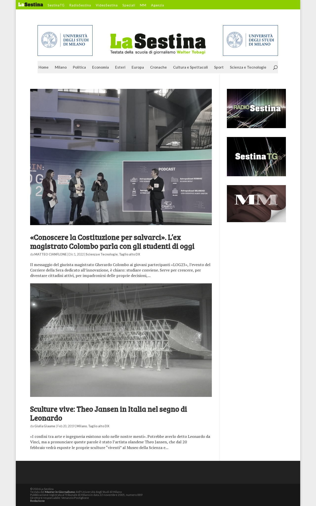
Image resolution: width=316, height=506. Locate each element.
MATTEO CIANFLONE (50, 254)
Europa (138, 67)
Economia (100, 67)
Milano (61, 67)
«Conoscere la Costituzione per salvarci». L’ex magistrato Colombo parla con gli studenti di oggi (112, 241)
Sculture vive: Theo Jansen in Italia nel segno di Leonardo (108, 413)
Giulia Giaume (44, 426)
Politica (79, 67)
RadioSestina (80, 5)
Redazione (37, 501)
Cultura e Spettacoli (190, 67)
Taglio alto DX (129, 254)
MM (143, 5)
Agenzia (157, 5)
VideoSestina (107, 5)
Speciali (128, 5)
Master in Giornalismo (60, 492)
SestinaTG (56, 5)
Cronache (158, 67)
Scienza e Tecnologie (248, 67)
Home (44, 67)
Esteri (120, 67)
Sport (219, 67)
